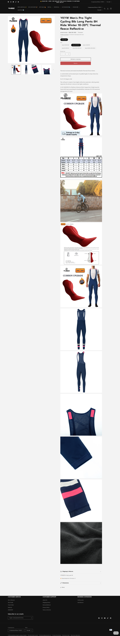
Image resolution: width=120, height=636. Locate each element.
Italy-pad (64, 39)
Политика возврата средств (33, 635)
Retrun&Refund (46, 605)
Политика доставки (66, 635)
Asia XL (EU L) (66, 48)
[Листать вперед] (53, 69)
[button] (50, 7)
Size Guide (10, 602)
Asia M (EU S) (76, 45)
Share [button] (63, 587)
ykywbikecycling (14, 635)
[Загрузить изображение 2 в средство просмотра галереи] (26, 69)
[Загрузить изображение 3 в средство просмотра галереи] (36, 69)
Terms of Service (47, 610)
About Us (45, 600)
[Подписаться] (31, 618)
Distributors (81, 602)
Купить (76, 63)
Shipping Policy (46, 602)
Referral (10, 607)
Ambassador (81, 600)
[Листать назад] (9, 69)
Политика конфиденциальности (45, 635)
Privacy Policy (46, 607)
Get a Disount (11, 600)
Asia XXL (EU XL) (78, 48)
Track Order (11, 605)
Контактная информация (75, 635)
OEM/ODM (10, 610)
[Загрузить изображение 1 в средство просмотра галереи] (16, 69)
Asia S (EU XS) (66, 45)
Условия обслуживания (56, 635)
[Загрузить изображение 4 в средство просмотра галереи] (46, 69)
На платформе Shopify (22, 635)
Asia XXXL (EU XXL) (91, 48)
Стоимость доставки (64, 34)
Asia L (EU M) (87, 45)
